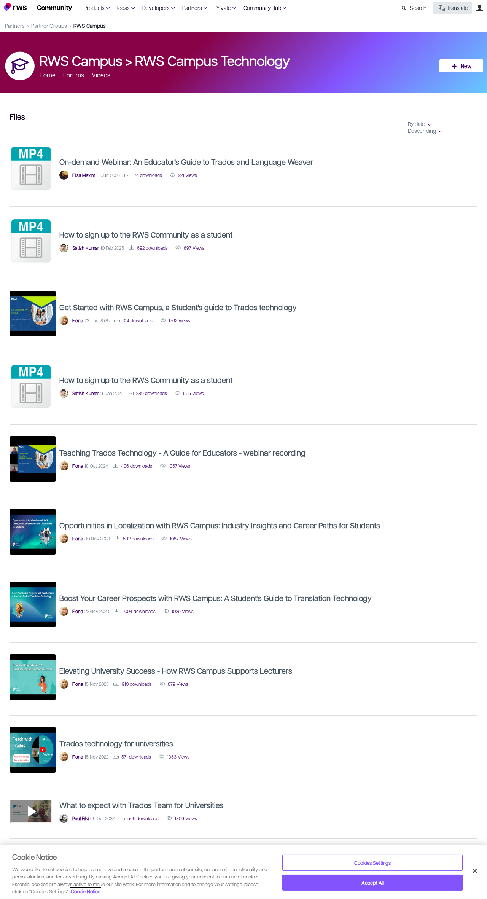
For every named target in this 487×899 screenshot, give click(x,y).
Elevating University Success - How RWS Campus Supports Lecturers (175, 671)
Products (94, 7)
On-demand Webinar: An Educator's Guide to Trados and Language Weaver (186, 162)
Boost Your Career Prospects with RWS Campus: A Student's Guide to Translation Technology (215, 598)
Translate (457, 7)
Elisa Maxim (83, 175)
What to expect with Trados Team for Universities (141, 805)
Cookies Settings (372, 862)
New (466, 65)
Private (223, 7)
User (479, 8)
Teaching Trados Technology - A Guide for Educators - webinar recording (182, 452)
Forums (73, 75)
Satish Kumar (85, 248)
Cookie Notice (85, 891)
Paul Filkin (81, 818)
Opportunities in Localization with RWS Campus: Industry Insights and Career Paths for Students (219, 525)
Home (48, 75)
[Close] (474, 870)
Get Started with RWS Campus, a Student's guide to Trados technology (178, 307)
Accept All (372, 882)
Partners (192, 7)
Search (418, 7)
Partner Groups (49, 25)
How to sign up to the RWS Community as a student (145, 234)
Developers (156, 7)
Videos (101, 75)
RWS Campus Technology (212, 60)
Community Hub (262, 7)
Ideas (123, 7)
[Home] (38, 7)
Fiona (77, 320)
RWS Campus (89, 25)
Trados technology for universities (116, 743)
